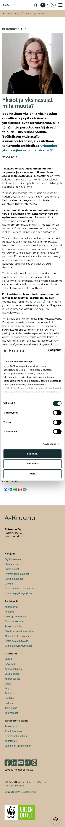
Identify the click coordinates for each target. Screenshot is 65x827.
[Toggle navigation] (60, 5)
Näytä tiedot (49, 444)
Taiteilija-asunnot (14, 578)
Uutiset (8, 683)
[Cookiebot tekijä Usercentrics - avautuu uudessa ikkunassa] (48, 351)
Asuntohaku (11, 741)
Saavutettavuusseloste (19, 791)
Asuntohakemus (13, 731)
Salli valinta (32, 463)
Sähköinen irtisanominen (18, 745)
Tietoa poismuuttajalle (16, 641)
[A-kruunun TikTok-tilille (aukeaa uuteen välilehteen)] (28, 761)
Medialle (9, 698)
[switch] (57, 412)
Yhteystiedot (11, 713)
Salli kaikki (32, 453)
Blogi (18, 13)
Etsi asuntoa (11, 564)
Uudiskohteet (12, 569)
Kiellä (33, 473)
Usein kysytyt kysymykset (18, 593)
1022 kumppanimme (21, 366)
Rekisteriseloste (14, 785)
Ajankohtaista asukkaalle (18, 636)
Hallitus (9, 703)
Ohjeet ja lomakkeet (15, 616)
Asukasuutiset (12, 678)
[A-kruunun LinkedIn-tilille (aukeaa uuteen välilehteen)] (14, 761)
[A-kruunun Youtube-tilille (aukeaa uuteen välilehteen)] (21, 761)
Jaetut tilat (35, 301)
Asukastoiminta (13, 626)
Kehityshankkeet (13, 669)
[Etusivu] (9, 5)
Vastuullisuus (12, 674)
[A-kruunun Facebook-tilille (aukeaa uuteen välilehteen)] (8, 761)
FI (43, 5)
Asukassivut (11, 606)
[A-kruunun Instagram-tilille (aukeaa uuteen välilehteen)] (36, 761)
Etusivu (6, 13)
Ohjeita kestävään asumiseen (20, 631)
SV (53, 5)
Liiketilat (9, 583)
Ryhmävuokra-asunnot (17, 574)
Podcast (9, 693)
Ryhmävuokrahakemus (17, 736)
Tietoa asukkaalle (14, 621)
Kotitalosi (10, 611)
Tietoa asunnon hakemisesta (20, 588)
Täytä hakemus (13, 559)
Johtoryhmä (11, 708)
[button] (55, 819)
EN (48, 5)
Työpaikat (10, 664)
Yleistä (8, 659)
